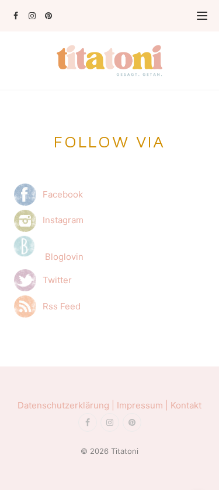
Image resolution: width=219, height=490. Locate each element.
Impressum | (144, 405)
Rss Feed (59, 305)
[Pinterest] (48, 15)
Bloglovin (64, 256)
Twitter (57, 279)
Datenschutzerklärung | (67, 405)
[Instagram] (32, 15)
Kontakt (186, 405)
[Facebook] (15, 15)
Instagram (61, 219)
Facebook (60, 193)
